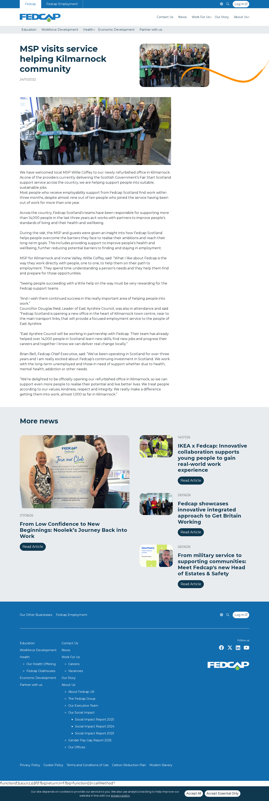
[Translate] (221, 4)
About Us (241, 17)
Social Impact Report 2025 (94, 719)
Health (88, 30)
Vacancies (75, 671)
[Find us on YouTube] (246, 648)
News (182, 17)
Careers (73, 664)
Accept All (193, 793)
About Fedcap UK (81, 692)
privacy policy (120, 795)
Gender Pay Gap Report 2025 (89, 740)
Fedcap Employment (62, 4)
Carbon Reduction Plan (129, 765)
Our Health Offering (41, 664)
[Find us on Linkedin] (238, 648)
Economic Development (116, 30)
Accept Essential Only (223, 793)
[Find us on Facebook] (221, 648)
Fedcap (30, 4)
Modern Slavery (160, 765)
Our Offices (76, 747)
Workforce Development (59, 30)
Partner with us (151, 30)
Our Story (222, 17)
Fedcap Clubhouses (40, 671)
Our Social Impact (81, 712)
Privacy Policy (30, 765)
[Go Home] (40, 17)
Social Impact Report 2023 (94, 733)
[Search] (227, 4)
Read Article (32, 547)
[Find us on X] (229, 648)
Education (28, 30)
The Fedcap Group (81, 699)
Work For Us (201, 17)
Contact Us (165, 17)
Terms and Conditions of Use (88, 765)
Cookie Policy (53, 765)
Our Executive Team (83, 705)
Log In (240, 4)
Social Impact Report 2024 (94, 726)
